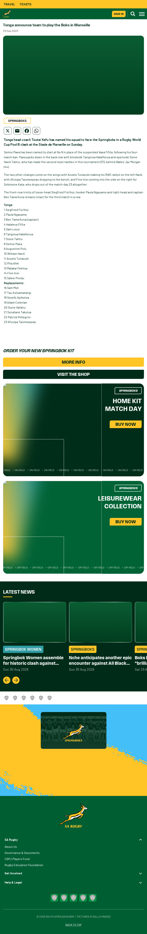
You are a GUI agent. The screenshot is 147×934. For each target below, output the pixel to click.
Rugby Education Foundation (24, 865)
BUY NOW (125, 424)
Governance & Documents (22, 852)
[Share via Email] (17, 131)
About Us (11, 846)
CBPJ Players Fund (17, 859)
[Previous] (6, 680)
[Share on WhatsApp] (36, 131)
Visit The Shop (73, 374)
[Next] (16, 680)
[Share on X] (7, 131)
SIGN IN (119, 13)
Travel (9, 4)
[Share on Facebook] (27, 131)
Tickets (25, 4)
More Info (73, 362)
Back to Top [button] (73, 925)
